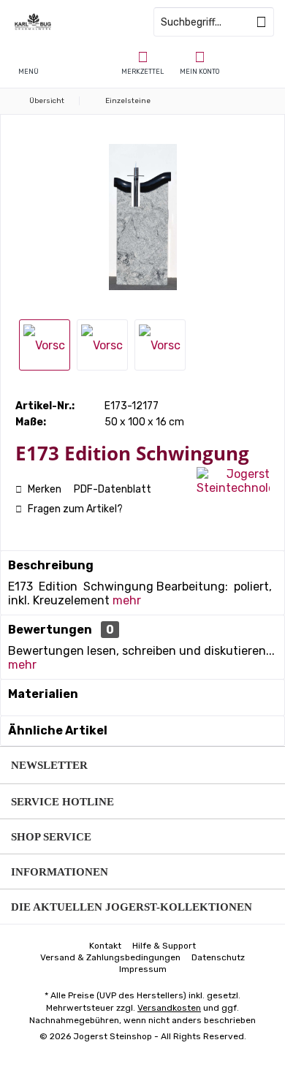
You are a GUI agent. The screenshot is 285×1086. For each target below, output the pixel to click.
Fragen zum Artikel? (74, 509)
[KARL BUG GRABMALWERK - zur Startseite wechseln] (71, 22)
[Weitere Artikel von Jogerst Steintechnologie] (233, 481)
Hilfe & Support (164, 946)
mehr (127, 600)
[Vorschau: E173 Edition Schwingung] (44, 345)
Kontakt (105, 946)
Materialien (43, 694)
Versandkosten (169, 1008)
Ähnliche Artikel (57, 730)
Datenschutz (218, 957)
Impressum (143, 969)
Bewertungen (50, 630)
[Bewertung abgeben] (104, 472)
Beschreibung (51, 565)
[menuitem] (142, 62)
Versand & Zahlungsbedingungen (110, 957)
